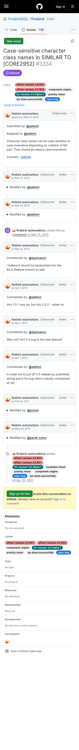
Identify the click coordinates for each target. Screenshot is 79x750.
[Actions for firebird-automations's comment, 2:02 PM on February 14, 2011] (72, 398)
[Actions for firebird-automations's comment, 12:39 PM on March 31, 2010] (72, 174)
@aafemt (32, 126)
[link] (29, 230)
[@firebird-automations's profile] (7, 114)
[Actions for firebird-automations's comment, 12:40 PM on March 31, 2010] (72, 202)
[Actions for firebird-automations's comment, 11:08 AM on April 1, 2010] (72, 319)
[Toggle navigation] (6, 6)
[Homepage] (39, 6)
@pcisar (33, 410)
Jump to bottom (14, 105)
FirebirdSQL (18, 19)
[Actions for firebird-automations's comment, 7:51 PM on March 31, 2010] (72, 245)
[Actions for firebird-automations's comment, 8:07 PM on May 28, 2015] (72, 425)
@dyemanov (37, 257)
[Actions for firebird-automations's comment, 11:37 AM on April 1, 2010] (72, 354)
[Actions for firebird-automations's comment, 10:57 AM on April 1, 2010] (72, 284)
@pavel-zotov (37, 437)
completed (19, 234)
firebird (37, 19)
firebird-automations (25, 113)
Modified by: (25, 187)
